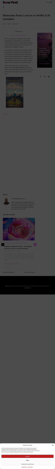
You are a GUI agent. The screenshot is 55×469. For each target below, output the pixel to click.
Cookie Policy (24, 467)
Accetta (27, 456)
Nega (27, 460)
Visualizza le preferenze (27, 464)
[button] (53, 445)
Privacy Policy (30, 467)
